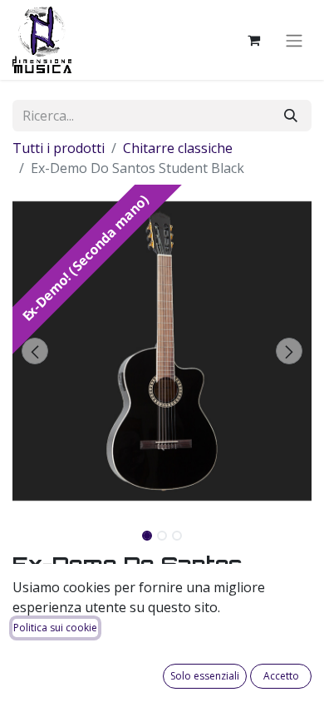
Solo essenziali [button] (204, 676)
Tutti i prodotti (58, 148)
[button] (34, 351)
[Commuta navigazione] (294, 40)
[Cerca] (291, 115)
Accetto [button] (281, 676)
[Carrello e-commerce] (253, 40)
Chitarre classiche (178, 148)
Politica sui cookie (55, 627)
